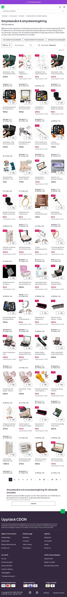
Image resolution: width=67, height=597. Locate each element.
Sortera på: (45, 45)
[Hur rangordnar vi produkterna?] (38, 45)
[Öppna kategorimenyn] (64, 7)
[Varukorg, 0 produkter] (60, 7)
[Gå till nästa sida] (60, 479)
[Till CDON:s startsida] (2, 7)
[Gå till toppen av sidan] (63, 511)
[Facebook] (37, 592)
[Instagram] (30, 592)
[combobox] (33, 11)
